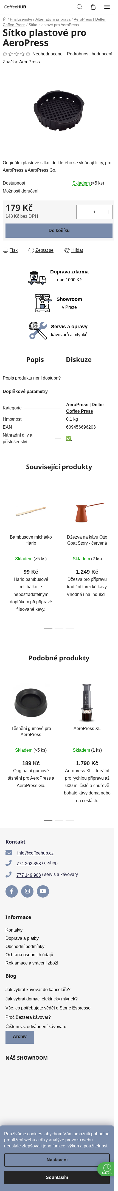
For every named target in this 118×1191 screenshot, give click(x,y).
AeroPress (29, 62)
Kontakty (14, 930)
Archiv (20, 1036)
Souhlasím (57, 1177)
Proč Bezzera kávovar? (28, 1017)
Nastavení (57, 1160)
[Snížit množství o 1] (81, 212)
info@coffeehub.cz (35, 853)
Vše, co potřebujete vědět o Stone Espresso (48, 1008)
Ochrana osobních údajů (29, 954)
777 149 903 (28, 875)
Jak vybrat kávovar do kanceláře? (38, 989)
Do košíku (59, 230)
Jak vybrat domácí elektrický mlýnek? (41, 999)
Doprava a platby (22, 938)
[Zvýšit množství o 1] (108, 212)
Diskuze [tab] (79, 359)
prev (5, 520)
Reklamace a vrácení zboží (31, 963)
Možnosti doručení (20, 191)
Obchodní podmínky (24, 946)
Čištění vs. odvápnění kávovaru (35, 1026)
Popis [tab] (35, 359)
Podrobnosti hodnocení (89, 54)
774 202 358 (28, 863)
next (112, 520)
